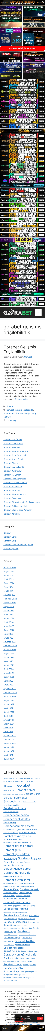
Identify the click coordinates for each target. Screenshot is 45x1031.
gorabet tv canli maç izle (27, 935)
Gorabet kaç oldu (29, 889)
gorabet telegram (9, 932)
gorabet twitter (8, 945)
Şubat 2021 (8, 759)
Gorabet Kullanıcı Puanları (15, 482)
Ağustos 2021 (9, 735)
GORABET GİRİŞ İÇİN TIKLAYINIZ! (22, 48)
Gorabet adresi (25, 790)
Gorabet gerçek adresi (18, 845)
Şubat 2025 (8, 575)
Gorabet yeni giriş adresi (29, 951)
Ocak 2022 (8, 716)
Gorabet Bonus (10, 537)
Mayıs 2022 (8, 700)
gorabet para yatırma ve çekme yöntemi (15, 912)
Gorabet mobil (9, 896)
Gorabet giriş (12, 850)
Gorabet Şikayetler (12, 463)
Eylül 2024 (8, 591)
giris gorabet (27, 781)
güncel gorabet (31, 972)
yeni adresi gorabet (10, 980)
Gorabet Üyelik (10, 958)
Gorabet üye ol (26, 961)
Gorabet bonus (12, 801)
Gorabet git (9, 862)
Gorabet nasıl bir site (16, 902)
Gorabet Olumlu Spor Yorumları (17, 510)
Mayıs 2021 (8, 747)
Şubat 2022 (8, 712)
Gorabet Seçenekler (12, 486)
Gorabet (10, 406)
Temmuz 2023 (10, 646)
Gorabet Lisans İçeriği (13, 467)
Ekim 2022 (8, 681)
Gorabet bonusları (29, 802)
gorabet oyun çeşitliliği (28, 906)
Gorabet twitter (25, 941)
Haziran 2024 (9, 603)
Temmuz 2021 (9, 739)
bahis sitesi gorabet (23, 778)
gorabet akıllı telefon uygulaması (13, 794)
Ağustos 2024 (9, 595)
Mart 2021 (8, 755)
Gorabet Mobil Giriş (23, 896)
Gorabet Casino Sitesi (13, 839)
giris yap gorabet (9, 786)
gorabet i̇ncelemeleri (27, 886)
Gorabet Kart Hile (11, 514)
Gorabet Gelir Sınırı (12, 447)
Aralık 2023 (8, 626)
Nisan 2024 (8, 610)
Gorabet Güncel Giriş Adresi (12, 876)
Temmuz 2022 (10, 692)
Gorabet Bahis (32, 793)
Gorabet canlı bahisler (10, 812)
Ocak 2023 (8, 669)
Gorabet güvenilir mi (16, 879)
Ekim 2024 (8, 587)
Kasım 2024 (9, 583)
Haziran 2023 (9, 649)
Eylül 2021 (8, 732)
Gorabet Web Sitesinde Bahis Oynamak (21, 502)
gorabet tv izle (27, 938)
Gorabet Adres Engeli (13, 459)
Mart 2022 (8, 708)
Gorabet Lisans (10, 892)
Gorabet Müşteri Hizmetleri (15, 898)
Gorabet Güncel (23, 862)
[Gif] (22, 131)
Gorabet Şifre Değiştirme (14, 479)
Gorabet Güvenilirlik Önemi (15, 451)
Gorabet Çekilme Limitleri (15, 506)
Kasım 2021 (8, 724)
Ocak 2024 (8, 622)
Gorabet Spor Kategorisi (14, 455)
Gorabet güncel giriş (16, 872)
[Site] (22, 81)
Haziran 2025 (9, 567)
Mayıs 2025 (8, 571)
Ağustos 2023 (9, 642)
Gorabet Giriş (9, 541)
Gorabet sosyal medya (11, 928)
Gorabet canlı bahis (14, 808)
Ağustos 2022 (9, 689)
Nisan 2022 (8, 704)
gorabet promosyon (10, 919)
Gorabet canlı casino (16, 815)
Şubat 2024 (8, 618)
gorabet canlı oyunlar (29, 829)
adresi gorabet (8, 778)
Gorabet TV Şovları (12, 475)
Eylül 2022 (8, 685)
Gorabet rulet (34, 922)
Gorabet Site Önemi (12, 440)
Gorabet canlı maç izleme (18, 826)
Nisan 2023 (8, 657)
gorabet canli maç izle (11, 805)
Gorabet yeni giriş (11, 951)
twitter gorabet (28, 977)
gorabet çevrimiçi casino (27, 958)
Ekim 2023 (8, 634)
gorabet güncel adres (13, 865)
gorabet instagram (11, 886)
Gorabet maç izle (11, 413)
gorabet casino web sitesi (12, 842)
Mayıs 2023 (8, 653)
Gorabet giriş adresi (16, 854)
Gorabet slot (22, 925)
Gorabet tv (24, 931)
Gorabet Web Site (11, 490)
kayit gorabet (8, 974)
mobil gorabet (19, 975)
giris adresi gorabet (11, 781)
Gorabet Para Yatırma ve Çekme (18, 545)
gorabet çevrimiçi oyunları (11, 961)
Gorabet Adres (8, 790)
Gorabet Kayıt (11, 889)
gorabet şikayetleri (29, 965)
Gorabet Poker (34, 916)
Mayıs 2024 (8, 606)
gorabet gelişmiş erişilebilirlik (20, 410)
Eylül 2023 (8, 638)
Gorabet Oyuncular (12, 498)
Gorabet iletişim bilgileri (26, 883)
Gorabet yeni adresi (13, 947)
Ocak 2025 (8, 579)
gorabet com (27, 842)
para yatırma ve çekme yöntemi (12, 977)
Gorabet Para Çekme (15, 915)
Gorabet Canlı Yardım (10, 833)
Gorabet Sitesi (9, 925)
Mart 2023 (8, 661)
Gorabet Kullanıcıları (12, 471)
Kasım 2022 (8, 677)
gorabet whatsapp (22, 945)
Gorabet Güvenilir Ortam (14, 494)
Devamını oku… (22, 399)
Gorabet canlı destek (16, 819)
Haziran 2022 (9, 696)
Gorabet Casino (27, 832)
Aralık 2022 (8, 673)
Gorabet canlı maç (9, 823)
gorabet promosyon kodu (26, 919)
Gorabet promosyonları (16, 921)
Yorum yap (11, 420)
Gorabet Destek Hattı (13, 443)
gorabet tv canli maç (10, 935)
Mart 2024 (8, 614)
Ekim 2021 (8, 728)
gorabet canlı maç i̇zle (12, 830)
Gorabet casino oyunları (17, 835)
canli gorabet (35, 778)
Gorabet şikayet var (13, 971)
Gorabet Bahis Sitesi (15, 797)
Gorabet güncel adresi (17, 868)
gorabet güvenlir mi (10, 883)
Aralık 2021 (8, 720)
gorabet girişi (10, 858)
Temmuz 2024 (10, 599)
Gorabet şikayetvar (13, 968)
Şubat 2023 (8, 665)
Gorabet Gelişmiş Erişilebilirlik (19, 349)
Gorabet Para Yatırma (15, 908)
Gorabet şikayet (12, 964)
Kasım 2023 (9, 630)
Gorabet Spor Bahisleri (31, 928)
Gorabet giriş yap (29, 858)
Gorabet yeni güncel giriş (19, 954)
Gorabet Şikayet (10, 548)
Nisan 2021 (8, 751)
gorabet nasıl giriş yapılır (12, 906)
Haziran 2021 (9, 743)
